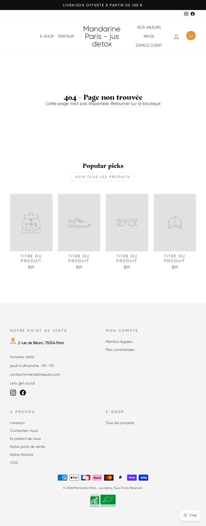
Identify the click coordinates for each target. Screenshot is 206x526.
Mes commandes (120, 350)
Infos (149, 36)
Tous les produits (120, 423)
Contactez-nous (24, 431)
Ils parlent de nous (25, 439)
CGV (14, 463)
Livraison (17, 423)
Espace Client (149, 45)
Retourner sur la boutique (136, 103)
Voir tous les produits (103, 177)
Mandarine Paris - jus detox (102, 36)
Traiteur (66, 36)
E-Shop (47, 36)
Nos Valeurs (149, 27)
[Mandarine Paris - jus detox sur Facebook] (23, 393)
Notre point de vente (27, 447)
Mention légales (119, 342)
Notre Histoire (21, 455)
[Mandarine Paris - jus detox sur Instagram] (13, 393)
